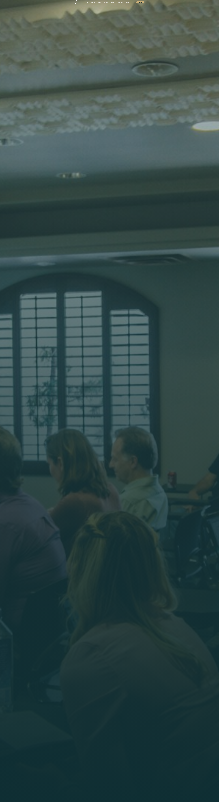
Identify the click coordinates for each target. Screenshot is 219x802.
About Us (99, 2)
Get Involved (120, 2)
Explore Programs (80, 797)
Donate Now (92, 797)
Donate (140, 2)
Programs (92, 2)
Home (87, 2)
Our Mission (106, 2)
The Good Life (113, 2)
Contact (127, 2)
